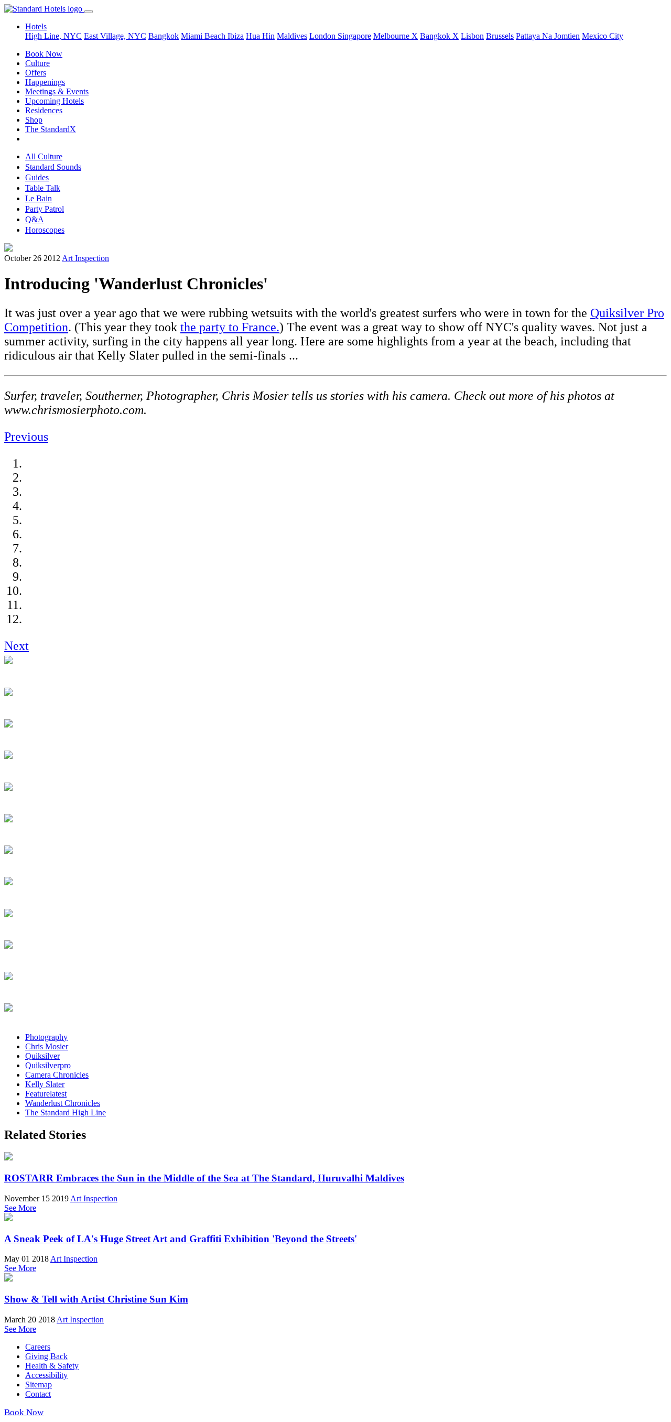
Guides (37, 177)
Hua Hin (260, 35)
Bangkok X (439, 35)
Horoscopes (44, 229)
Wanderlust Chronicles (62, 1103)
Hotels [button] (36, 26)
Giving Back (46, 1356)
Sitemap (38, 1384)
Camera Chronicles (57, 1074)
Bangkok (163, 35)
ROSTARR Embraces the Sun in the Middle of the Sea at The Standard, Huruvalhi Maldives (204, 1178)
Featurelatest (46, 1093)
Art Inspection (85, 258)
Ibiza (236, 35)
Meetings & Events (57, 91)
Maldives (292, 35)
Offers (35, 72)
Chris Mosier (46, 1046)
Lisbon (472, 35)
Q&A (34, 219)
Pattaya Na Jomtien (548, 35)
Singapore (354, 35)
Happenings (45, 82)
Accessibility (46, 1375)
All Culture (43, 156)
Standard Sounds (53, 166)
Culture (37, 63)
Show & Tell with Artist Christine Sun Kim (96, 1299)
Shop (33, 119)
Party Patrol (44, 208)
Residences (43, 110)
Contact (38, 1394)
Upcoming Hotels (54, 100)
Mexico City (602, 35)
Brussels (500, 35)
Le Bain (38, 198)
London (323, 35)
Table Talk (42, 187)
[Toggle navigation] (88, 11)
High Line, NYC (53, 35)
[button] (26, 436)
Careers (37, 1346)
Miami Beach (204, 35)
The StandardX (50, 129)
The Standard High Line (65, 1112)
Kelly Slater (44, 1084)
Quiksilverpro (48, 1065)
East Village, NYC (115, 35)
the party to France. (229, 327)
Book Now (43, 53)
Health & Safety (52, 1365)
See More (20, 1207)
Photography (46, 1037)
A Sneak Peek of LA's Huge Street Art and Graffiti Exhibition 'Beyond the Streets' (180, 1238)
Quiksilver (42, 1055)
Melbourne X (395, 35)
